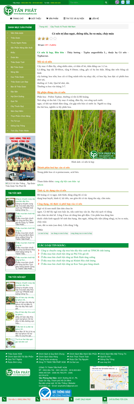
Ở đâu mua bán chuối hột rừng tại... (25, 214)
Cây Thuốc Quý (17, 106)
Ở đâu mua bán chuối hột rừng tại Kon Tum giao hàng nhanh (70, 264)
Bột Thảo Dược (17, 67)
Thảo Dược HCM (15, 353)
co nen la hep (43, 233)
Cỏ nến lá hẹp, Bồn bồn (50, 52)
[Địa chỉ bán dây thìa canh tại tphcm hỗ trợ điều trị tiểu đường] (10, 316)
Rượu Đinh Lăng (15, 362)
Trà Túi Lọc (15, 121)
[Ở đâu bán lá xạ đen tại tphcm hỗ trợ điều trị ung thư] (10, 329)
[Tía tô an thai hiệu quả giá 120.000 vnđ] (10, 343)
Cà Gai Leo (74, 362)
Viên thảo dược (17, 33)
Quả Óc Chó (105, 356)
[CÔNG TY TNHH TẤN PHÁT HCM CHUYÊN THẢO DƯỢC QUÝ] (20, 10)
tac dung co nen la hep (59, 233)
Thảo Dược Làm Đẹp (19, 81)
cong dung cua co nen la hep (81, 233)
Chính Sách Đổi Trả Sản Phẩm (20, 356)
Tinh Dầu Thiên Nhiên (20, 130)
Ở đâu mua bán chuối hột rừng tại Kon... (25, 258)
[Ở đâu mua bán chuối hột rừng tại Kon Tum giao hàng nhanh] (10, 261)
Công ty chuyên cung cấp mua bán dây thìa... (25, 200)
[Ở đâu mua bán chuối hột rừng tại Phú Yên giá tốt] (10, 217)
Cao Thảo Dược (17, 77)
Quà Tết (14, 101)
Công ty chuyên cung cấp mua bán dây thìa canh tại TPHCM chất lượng (75, 250)
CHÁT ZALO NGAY (83, 399)
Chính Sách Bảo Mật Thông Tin (113, 353)
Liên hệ (95, 18)
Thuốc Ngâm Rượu (19, 42)
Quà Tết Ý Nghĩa (15, 359)
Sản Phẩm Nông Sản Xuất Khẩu (21, 50)
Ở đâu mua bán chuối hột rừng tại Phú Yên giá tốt (65, 253)
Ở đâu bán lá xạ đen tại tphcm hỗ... (24, 328)
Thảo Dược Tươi (17, 62)
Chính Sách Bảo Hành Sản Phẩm (83, 353)
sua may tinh (105, 362)
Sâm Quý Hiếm (17, 111)
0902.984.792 (26, 3)
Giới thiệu (36, 18)
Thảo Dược (15, 37)
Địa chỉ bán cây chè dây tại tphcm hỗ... (24, 298)
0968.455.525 (56, 3)
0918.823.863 (38, 3)
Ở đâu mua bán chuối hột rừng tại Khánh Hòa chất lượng (68, 260)
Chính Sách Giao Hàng (48, 356)
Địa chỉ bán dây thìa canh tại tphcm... (25, 313)
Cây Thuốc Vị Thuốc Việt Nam (63, 26)
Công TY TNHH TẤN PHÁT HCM (52, 362)
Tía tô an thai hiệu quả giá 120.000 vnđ (23, 340)
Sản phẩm (53, 18)
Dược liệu (15, 57)
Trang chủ (18, 18)
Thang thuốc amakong (48, 359)
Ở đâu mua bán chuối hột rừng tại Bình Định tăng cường (68, 257)
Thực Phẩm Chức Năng (20, 116)
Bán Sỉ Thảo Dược (18, 86)
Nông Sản (15, 72)
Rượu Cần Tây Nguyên (78, 359)
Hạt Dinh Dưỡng (17, 96)
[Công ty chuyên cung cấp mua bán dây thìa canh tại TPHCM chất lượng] (10, 202)
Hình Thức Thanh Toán (79, 356)
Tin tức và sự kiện (75, 18)
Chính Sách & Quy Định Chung (51, 353)
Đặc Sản (14, 91)
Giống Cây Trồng (18, 125)
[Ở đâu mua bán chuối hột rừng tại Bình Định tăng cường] (10, 232)
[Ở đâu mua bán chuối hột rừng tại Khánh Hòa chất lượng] (10, 246)
